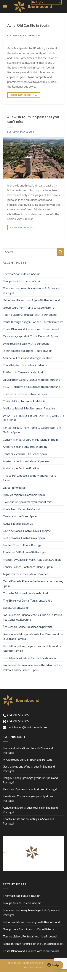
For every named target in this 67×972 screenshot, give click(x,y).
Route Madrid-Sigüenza (18, 523)
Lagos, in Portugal (14, 487)
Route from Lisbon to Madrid (21, 509)
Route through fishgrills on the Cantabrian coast (33, 322)
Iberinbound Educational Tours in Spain (27, 350)
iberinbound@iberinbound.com (26, 727)
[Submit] (60, 251)
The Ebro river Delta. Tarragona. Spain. (27, 600)
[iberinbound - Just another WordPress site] (33, 6)
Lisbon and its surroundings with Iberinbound (31, 300)
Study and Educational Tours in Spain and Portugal (28, 750)
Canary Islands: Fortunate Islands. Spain (28, 567)
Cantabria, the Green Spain (20, 516)
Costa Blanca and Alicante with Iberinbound (31, 329)
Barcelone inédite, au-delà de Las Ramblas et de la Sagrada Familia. (33, 636)
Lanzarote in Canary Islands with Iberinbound (31, 379)
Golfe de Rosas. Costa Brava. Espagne (27, 530)
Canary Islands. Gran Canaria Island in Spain (30, 439)
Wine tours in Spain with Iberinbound (26, 343)
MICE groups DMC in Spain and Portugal (28, 759)
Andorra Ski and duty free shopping (25, 446)
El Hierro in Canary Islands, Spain (23, 372)
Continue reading (23, 95)
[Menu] (5, 6)
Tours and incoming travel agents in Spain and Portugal (31, 290)
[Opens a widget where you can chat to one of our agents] (53, 965)
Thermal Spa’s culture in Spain (21, 274)
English (39, 2)
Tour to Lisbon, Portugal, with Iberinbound (30, 314)
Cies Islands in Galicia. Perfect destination (29, 658)
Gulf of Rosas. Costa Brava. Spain (24, 538)
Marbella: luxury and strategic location (27, 358)
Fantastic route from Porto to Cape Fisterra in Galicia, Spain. (32, 430)
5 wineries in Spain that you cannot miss (27, 502)
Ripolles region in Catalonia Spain (24, 494)
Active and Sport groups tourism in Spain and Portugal (30, 810)
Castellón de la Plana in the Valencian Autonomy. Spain (33, 583)
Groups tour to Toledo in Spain (22, 281)
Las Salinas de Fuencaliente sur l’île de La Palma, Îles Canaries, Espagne (33, 617)
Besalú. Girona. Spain (16, 607)
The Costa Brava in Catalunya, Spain (25, 394)
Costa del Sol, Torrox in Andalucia (24, 401)
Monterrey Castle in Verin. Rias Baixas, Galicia (32, 559)
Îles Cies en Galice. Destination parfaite (27, 626)
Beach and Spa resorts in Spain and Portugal (30, 789)
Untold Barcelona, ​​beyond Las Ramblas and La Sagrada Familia (32, 648)
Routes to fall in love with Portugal (24, 552)
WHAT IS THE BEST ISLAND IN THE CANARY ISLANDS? (33, 418)
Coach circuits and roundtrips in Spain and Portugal (28, 821)
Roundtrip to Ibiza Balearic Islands (25, 365)
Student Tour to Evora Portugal (22, 545)
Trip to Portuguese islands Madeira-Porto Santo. (29, 478)
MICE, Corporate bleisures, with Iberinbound (31, 386)
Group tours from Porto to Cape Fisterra (28, 307)
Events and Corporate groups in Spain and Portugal (28, 798)
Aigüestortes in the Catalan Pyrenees (26, 461)
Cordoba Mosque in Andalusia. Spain (26, 593)
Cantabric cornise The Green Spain (25, 454)
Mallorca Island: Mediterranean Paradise (29, 408)
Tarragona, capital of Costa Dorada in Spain (30, 336)
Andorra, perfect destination (21, 468)
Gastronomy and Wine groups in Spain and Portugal (29, 769)
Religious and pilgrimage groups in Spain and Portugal (30, 780)
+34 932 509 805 (17, 715)
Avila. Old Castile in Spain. (28, 25)
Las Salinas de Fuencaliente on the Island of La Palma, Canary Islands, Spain (31, 667)
